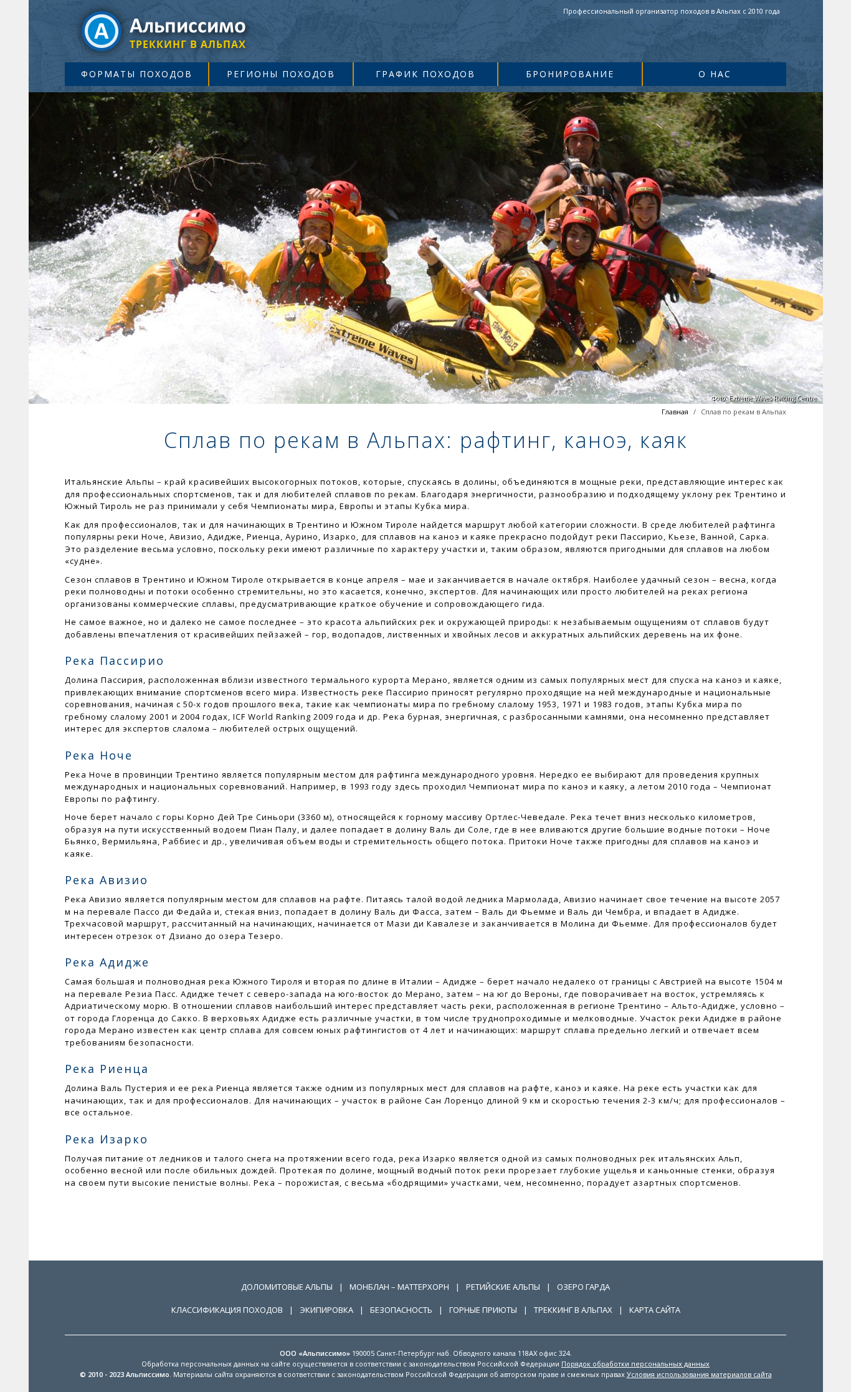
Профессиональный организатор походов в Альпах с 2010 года (671, 11)
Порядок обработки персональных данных (635, 1363)
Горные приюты (483, 1309)
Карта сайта (654, 1309)
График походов (425, 74)
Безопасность (401, 1309)
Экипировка (326, 1309)
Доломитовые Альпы (287, 1286)
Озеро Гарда (583, 1286)
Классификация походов (227, 1309)
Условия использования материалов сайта (699, 1374)
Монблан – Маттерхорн (399, 1286)
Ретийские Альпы (503, 1286)
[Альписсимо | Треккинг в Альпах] (164, 30)
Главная (675, 411)
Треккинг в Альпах (573, 1309)
